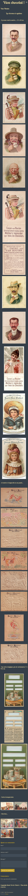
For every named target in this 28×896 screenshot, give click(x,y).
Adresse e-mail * (4, 852)
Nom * (2, 845)
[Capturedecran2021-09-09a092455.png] (21, 806)
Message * (3, 859)
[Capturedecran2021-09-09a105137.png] (7, 833)
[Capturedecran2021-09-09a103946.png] (21, 823)
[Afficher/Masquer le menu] (26, 2)
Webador (6, 893)
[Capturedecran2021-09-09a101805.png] (7, 806)
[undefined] (7, 823)
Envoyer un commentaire (7, 870)
